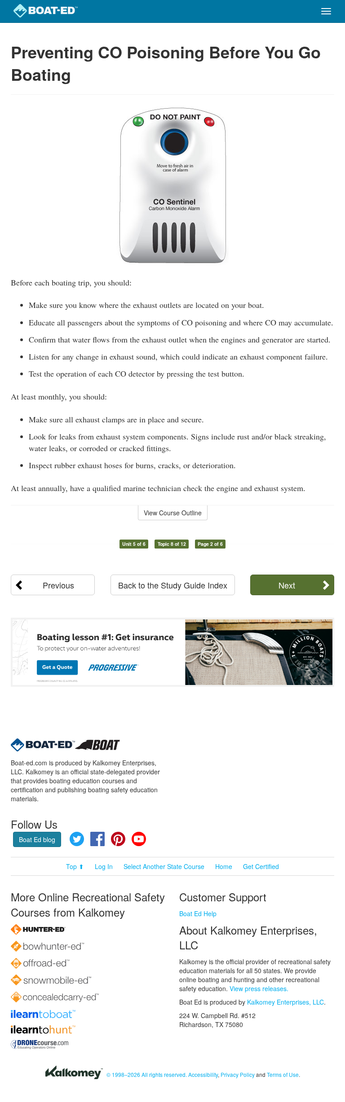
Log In (104, 866)
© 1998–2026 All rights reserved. (146, 1074)
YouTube (139, 839)
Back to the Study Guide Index (172, 585)
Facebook (97, 839)
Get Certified (261, 866)
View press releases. (259, 988)
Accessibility (203, 1074)
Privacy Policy (238, 1074)
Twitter (77, 839)
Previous (58, 585)
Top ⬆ (75, 866)
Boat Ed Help (198, 913)
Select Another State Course (164, 866)
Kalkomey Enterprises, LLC (285, 1001)
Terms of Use (283, 1074)
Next (287, 585)
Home (223, 866)
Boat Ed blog (37, 839)
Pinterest (118, 839)
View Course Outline (173, 512)
